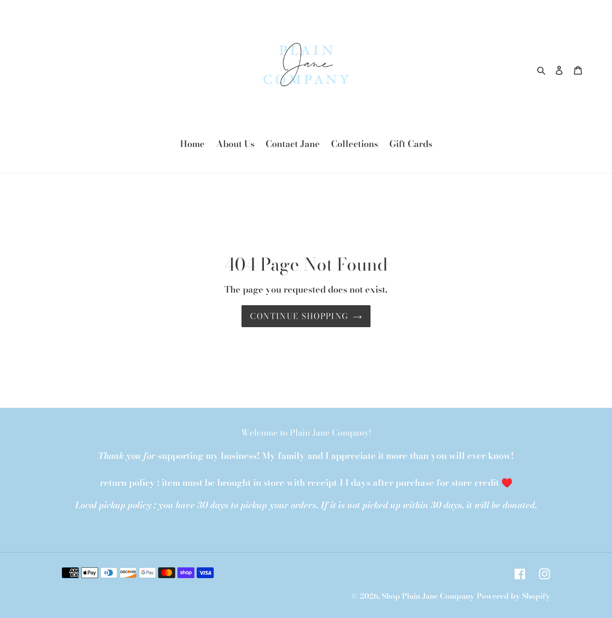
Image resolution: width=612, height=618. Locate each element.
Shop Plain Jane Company (428, 596)
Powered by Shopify (513, 596)
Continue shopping (299, 316)
